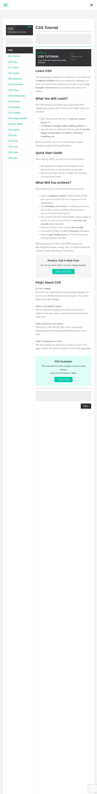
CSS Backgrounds (16, 96)
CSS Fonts (13, 141)
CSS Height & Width (17, 118)
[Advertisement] (19, 41)
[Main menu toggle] (92, 5)
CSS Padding (14, 113)
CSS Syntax (13, 73)
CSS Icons (13, 146)
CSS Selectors (15, 79)
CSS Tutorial (14, 56)
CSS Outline (13, 130)
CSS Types (13, 67)
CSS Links (13, 152)
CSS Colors (13, 90)
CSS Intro (12, 62)
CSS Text (12, 135)
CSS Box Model (15, 124)
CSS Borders (14, 101)
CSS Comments (15, 84)
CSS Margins (14, 107)
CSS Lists (12, 158)
